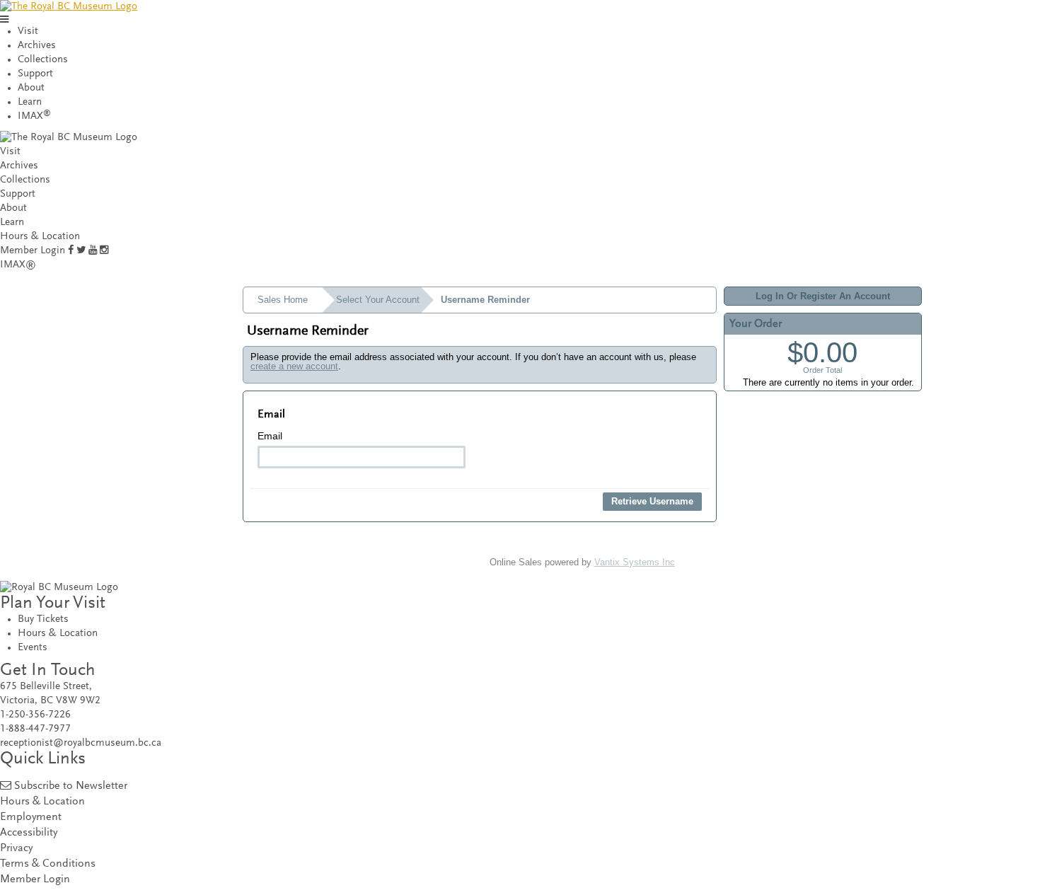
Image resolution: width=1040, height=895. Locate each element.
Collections (43, 59)
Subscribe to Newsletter (70, 786)
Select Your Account (378, 299)
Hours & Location (40, 236)
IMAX (34, 116)
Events (32, 647)
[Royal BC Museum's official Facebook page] (71, 251)
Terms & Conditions (48, 864)
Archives (37, 45)
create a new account (294, 366)
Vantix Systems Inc (634, 562)
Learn (30, 102)
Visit (28, 31)
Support (35, 74)
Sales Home (283, 299)
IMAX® (18, 265)
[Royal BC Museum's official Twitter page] (81, 251)
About (31, 88)
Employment (31, 817)
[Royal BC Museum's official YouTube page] (92, 251)
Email (270, 435)
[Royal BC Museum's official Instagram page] (104, 251)
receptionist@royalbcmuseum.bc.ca (80, 743)
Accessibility (28, 833)
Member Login (32, 251)
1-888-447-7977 (35, 729)
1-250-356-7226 (35, 715)
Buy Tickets (43, 619)
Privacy (16, 848)
